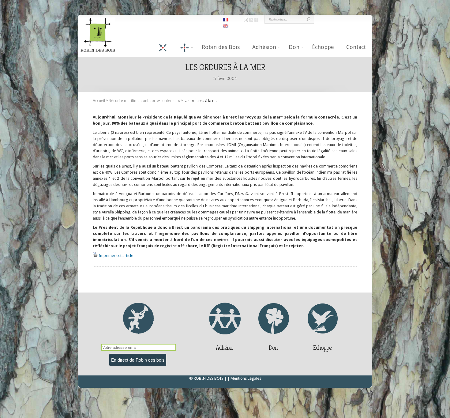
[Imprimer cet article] (95, 255)
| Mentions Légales (244, 378)
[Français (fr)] (225, 19)
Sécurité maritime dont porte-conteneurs (144, 100)
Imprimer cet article (116, 255)
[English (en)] (225, 25)
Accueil (99, 100)
